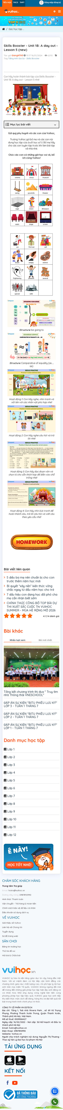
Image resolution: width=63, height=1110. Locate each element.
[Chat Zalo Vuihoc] (54, 1091)
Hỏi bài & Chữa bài (11, 955)
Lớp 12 (11, 835)
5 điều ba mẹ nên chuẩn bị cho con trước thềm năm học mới (30, 579)
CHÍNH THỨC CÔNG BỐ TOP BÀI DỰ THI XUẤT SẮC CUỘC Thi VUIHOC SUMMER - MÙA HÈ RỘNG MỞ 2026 (32, 606)
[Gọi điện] (54, 1101)
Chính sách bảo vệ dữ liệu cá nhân (18, 908)
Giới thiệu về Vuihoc (11, 923)
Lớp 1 (11, 749)
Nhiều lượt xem (17, 640)
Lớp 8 (11, 803)
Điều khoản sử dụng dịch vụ (15, 912)
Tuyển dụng (7, 931)
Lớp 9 (11, 811)
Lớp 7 (11, 796)
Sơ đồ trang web (10, 936)
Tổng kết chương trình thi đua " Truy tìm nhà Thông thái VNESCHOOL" (31, 693)
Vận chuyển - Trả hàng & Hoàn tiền (19, 903)
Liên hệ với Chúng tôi (12, 927)
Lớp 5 (11, 780)
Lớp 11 (11, 827)
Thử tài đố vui (8, 951)
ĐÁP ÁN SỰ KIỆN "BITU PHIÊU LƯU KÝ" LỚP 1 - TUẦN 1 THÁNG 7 (30, 726)
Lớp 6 (11, 788)
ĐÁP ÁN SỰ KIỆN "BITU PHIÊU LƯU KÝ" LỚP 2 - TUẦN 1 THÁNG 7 (30, 715)
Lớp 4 (11, 772)
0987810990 (25, 894)
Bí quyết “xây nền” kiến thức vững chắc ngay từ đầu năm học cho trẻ (30, 587)
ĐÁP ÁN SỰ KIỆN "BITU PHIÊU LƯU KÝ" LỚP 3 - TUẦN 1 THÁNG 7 (30, 704)
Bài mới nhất (45, 640)
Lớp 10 (11, 819)
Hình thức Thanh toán (12, 899)
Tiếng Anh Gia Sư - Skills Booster (23, 58)
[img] (31, 21)
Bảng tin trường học (11, 946)
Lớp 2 (11, 757)
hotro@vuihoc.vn (16, 890)
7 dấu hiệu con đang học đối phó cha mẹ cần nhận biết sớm (32, 596)
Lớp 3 (11, 765)
